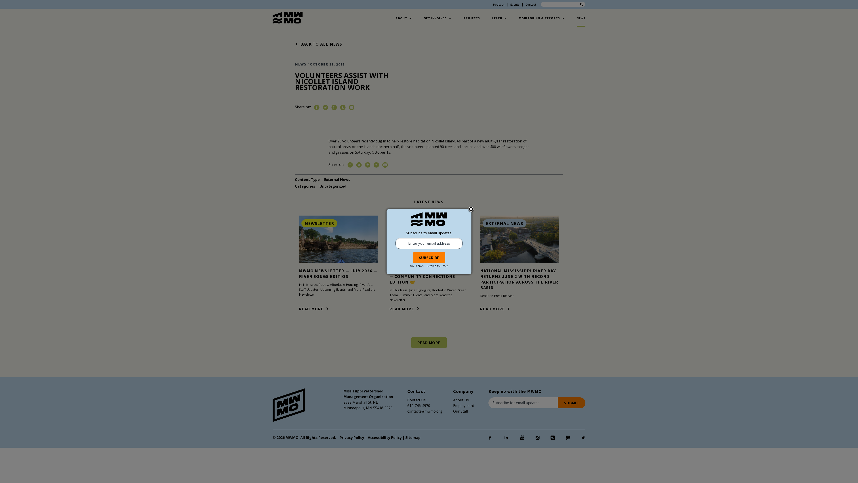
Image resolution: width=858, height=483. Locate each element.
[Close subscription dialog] (471, 209)
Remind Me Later (437, 266)
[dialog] (429, 241)
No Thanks (416, 266)
